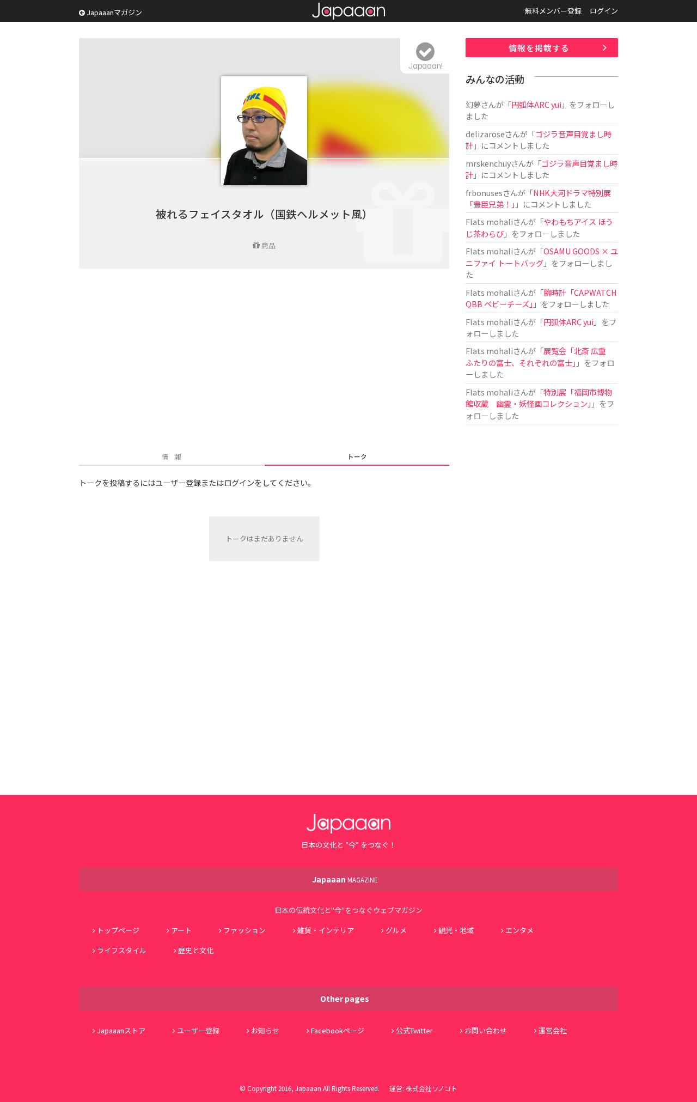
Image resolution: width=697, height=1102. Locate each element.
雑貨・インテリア (325, 930)
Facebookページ (337, 1030)
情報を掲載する (539, 47)
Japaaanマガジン (113, 12)
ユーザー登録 (198, 1030)
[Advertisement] (264, 361)
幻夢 (473, 104)
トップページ (118, 930)
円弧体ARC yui (536, 104)
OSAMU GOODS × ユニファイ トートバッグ (542, 256)
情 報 (171, 456)
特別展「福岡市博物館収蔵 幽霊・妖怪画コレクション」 (539, 397)
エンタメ (519, 930)
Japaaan (348, 11)
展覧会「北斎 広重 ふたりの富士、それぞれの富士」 (540, 356)
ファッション (244, 930)
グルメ (396, 930)
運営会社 (553, 1030)
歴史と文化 (195, 950)
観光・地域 (456, 930)
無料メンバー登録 (553, 10)
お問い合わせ (485, 1030)
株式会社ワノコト (431, 1088)
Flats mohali (489, 221)
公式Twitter (414, 1030)
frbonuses (484, 192)
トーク (357, 456)
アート (181, 930)
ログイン (604, 10)
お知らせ (265, 1030)
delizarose (485, 133)
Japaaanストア (121, 1030)
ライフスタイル (121, 950)
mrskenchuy (488, 163)
